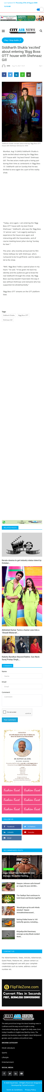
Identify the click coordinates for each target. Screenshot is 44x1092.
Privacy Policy (30, 1090)
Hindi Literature (8, 1048)
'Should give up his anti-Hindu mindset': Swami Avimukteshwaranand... (28, 910)
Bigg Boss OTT (23, 315)
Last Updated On (20, 3)
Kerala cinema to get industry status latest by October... (21, 561)
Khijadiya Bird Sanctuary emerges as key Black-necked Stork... (28, 934)
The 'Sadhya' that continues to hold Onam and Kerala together (29, 896)
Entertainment (8, 1062)
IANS (8, 66)
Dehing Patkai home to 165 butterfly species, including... (28, 920)
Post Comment (10, 720)
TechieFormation (28, 1085)
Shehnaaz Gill (7, 320)
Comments (7, 666)
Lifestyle (5, 1057)
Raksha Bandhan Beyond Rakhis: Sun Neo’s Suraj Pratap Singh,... (20, 658)
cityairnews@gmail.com (11, 963)
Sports (4, 1052)
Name (4, 671)
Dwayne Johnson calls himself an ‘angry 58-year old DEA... (28, 884)
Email (4, 682)
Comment (6, 692)
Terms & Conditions (14, 1090)
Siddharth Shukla (9, 315)
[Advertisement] (22, 199)
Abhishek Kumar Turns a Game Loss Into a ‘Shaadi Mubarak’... (20, 631)
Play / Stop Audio (11, 40)
